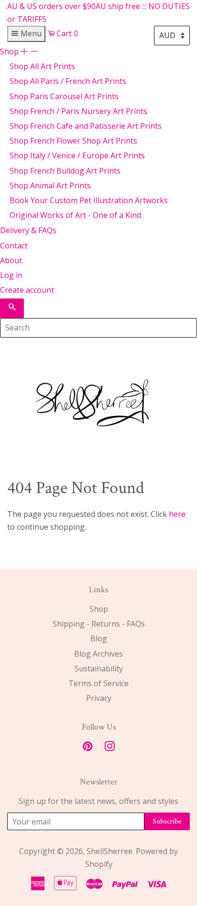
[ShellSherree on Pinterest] (87, 747)
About (11, 260)
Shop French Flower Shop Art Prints (73, 140)
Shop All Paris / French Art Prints (68, 81)
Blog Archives (98, 654)
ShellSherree (109, 851)
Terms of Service (98, 683)
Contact (14, 245)
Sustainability (99, 668)
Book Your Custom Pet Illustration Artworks (89, 200)
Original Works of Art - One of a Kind (75, 215)
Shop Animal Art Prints (50, 185)
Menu (30, 33)
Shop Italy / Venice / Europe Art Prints (77, 155)
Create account (27, 290)
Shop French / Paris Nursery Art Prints (78, 111)
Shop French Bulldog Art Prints (65, 170)
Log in (11, 275)
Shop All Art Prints (42, 66)
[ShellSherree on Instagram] (109, 747)
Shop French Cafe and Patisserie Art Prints (86, 126)
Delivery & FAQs (28, 230)
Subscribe (167, 821)
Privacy (98, 698)
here (177, 514)
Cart (66, 33)
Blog (98, 638)
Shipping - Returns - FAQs (99, 623)
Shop (19, 51)
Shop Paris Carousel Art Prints (64, 96)
